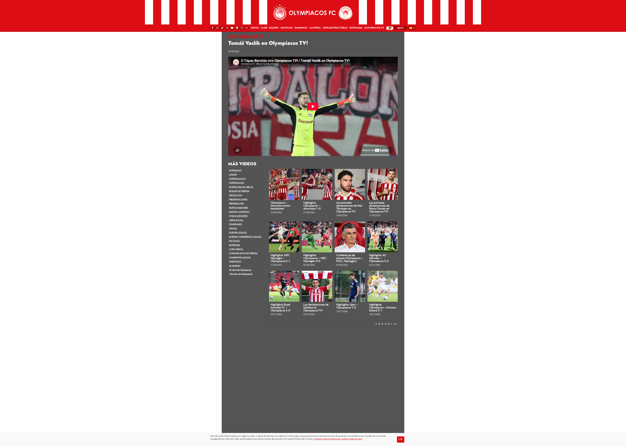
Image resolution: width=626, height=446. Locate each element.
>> (395, 324)
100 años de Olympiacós (241, 274)
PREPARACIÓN (236, 204)
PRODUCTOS (235, 195)
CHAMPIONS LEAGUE (240, 258)
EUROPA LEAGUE (237, 233)
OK (401, 439)
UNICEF (233, 175)
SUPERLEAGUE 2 (237, 179)
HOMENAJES (235, 224)
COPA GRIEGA (236, 249)
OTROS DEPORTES (238, 216)
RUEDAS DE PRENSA (239, 191)
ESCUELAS (234, 241)
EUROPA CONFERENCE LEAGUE (245, 237)
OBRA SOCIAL (236, 220)
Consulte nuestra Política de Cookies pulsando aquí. (337, 439)
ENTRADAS (234, 245)
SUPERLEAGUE (236, 183)
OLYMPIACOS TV (374, 28)
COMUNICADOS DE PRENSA (243, 253)
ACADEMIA (234, 266)
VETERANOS (235, 171)
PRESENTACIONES (238, 200)
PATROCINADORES (238, 208)
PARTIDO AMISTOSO (239, 212)
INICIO (255, 28)
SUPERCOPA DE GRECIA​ (241, 187)
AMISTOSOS (235, 262)
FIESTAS (233, 229)
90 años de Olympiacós (240, 270)
